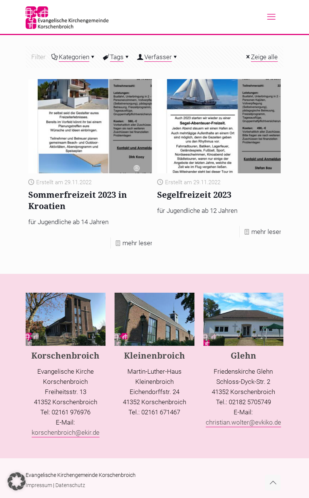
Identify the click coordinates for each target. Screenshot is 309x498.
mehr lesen (138, 243)
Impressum (39, 485)
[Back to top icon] (273, 482)
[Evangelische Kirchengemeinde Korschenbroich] (67, 17)
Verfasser (158, 57)
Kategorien (74, 57)
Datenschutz (70, 485)
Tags (117, 57)
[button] (16, 481)
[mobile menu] (271, 17)
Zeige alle (264, 57)
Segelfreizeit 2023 (194, 194)
